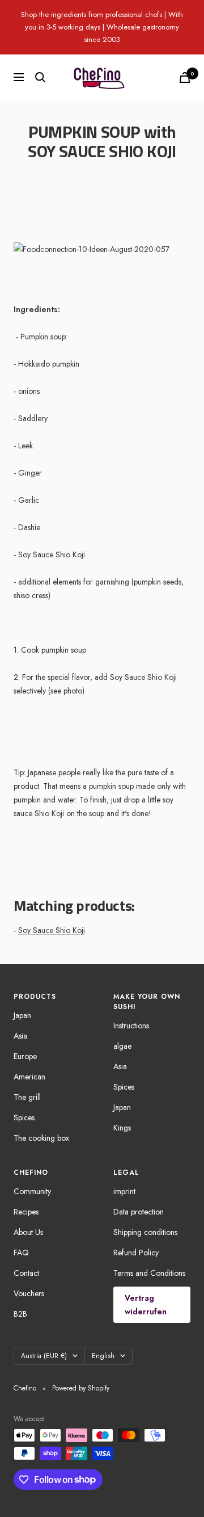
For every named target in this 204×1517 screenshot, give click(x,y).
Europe (25, 1056)
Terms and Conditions (149, 1273)
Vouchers (29, 1293)
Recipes (26, 1211)
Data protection (138, 1211)
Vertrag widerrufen (146, 1304)
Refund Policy (136, 1252)
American (29, 1076)
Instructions (131, 1025)
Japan (22, 1015)
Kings (122, 1127)
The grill (27, 1097)
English (103, 1356)
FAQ (21, 1252)
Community (32, 1191)
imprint (124, 1191)
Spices (24, 1117)
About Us (28, 1232)
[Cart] (184, 77)
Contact (26, 1273)
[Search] (40, 77)
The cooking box (41, 1138)
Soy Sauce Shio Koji (51, 930)
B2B (20, 1314)
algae (122, 1046)
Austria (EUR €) (44, 1356)
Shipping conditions (145, 1232)
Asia (20, 1035)
